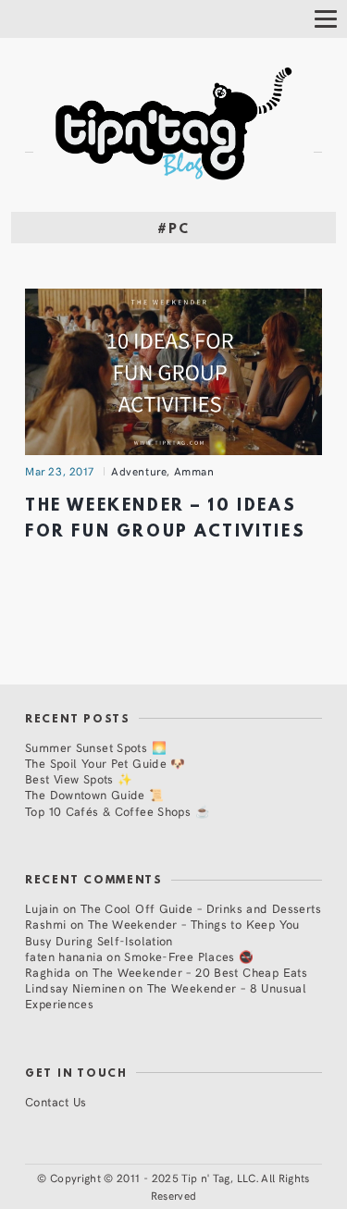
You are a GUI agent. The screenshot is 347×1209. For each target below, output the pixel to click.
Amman (194, 470)
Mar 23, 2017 (59, 470)
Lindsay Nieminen (75, 987)
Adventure (139, 470)
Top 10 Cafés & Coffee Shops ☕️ (117, 811)
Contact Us (56, 1101)
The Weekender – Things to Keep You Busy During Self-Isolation (162, 931)
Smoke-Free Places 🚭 (189, 956)
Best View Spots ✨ (78, 778)
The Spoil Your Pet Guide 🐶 (105, 763)
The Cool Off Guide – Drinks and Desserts (201, 908)
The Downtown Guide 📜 (95, 794)
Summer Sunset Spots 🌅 (96, 747)
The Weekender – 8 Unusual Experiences (165, 995)
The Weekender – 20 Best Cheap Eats (200, 972)
